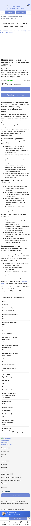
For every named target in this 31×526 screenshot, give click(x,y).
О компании (5, 451)
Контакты (4, 464)
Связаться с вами (15, 495)
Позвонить (10, 12)
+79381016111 (5, 491)
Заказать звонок (21, 12)
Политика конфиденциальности (11, 480)
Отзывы (3, 457)
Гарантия (4, 483)
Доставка (4, 467)
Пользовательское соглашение (11, 477)
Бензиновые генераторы (16, 16)
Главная (3, 16)
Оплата (3, 454)
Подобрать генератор (15, 95)
